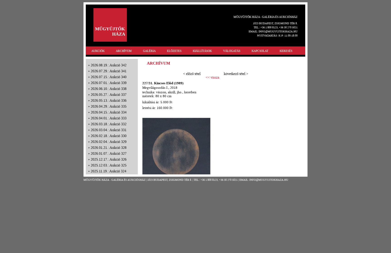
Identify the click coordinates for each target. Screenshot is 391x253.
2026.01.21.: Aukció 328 (108, 147)
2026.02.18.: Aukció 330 (108, 135)
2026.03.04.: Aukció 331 (108, 130)
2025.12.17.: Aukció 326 (108, 159)
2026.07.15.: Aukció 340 (108, 77)
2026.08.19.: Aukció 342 (108, 65)
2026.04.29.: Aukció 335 (108, 106)
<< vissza (212, 77)
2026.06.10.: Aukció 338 (108, 88)
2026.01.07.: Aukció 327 (108, 153)
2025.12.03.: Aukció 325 (108, 165)
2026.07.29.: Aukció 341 (108, 71)
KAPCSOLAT (260, 51)
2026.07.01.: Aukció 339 (108, 82)
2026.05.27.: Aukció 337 (108, 94)
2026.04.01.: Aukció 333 (108, 118)
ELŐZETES (174, 51)
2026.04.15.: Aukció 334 (108, 112)
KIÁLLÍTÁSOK (202, 51)
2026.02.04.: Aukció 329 (108, 141)
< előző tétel (191, 73)
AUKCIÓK (98, 51)
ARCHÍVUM (124, 51)
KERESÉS (286, 51)
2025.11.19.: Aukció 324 (108, 171)
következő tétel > (236, 73)
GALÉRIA (149, 51)
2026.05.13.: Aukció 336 (108, 100)
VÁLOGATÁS (231, 51)
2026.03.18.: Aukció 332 (108, 124)
